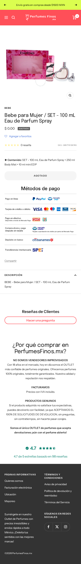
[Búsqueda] (13, 17)
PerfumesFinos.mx (22, 553)
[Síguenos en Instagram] (65, 527)
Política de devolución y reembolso (58, 493)
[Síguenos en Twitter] (57, 527)
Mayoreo (10, 501)
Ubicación (10, 494)
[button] (18, 136)
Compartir (11, 261)
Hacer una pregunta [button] (40, 320)
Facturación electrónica (18, 487)
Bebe (8, 108)
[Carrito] (74, 17)
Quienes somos (14, 481)
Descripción (13, 275)
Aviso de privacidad (55, 484)
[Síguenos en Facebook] (48, 527)
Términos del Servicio (57, 502)
